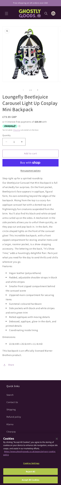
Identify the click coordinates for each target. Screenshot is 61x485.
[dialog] (30, 459)
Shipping (16, 130)
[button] (6, 13)
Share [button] (11, 364)
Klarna (10, 424)
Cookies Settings (31, 463)
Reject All (30, 471)
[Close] (57, 438)
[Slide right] (37, 90)
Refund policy (14, 416)
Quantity (6, 135)
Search (10, 394)
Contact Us (12, 402)
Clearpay (11, 431)
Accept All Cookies (30, 479)
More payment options (30, 170)
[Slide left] (23, 90)
